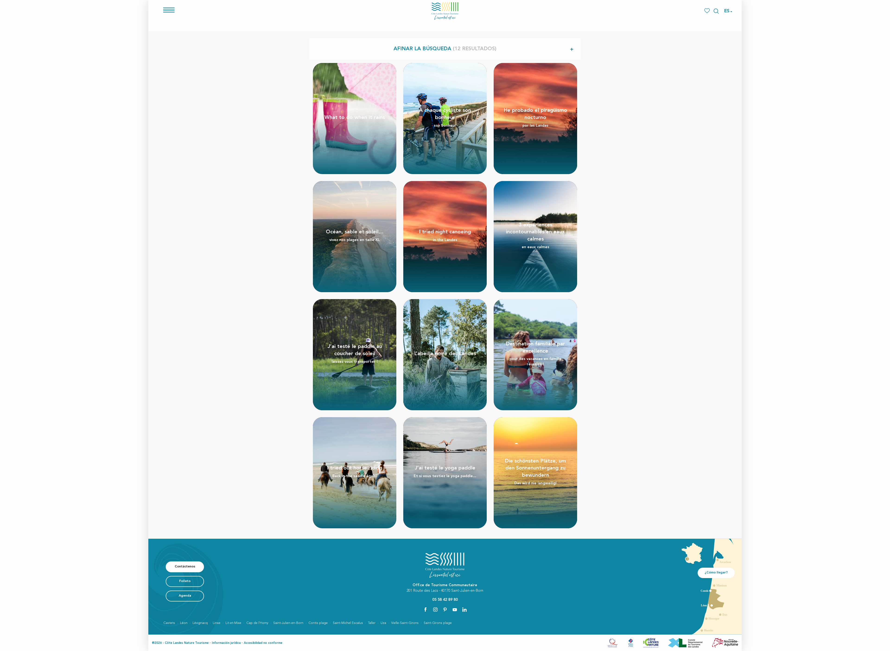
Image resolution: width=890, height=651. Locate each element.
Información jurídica (226, 643)
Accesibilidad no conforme (263, 643)
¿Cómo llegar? (716, 572)
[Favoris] (707, 11)
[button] (716, 11)
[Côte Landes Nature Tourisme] (445, 11)
